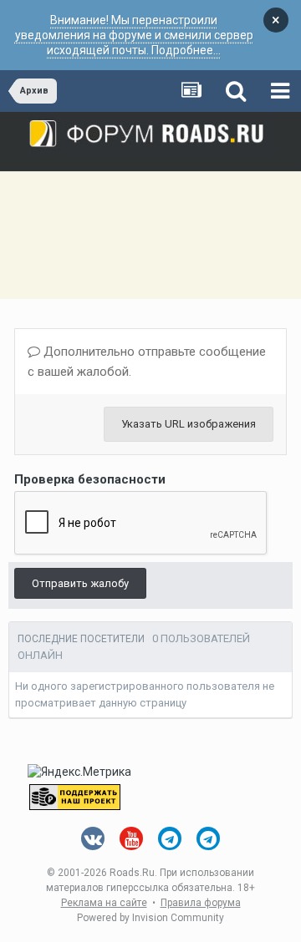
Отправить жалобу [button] (80, 583)
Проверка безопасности (90, 479)
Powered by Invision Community (150, 918)
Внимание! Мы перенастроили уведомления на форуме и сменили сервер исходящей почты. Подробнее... (134, 35)
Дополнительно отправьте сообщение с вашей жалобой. (147, 361)
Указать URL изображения (188, 424)
